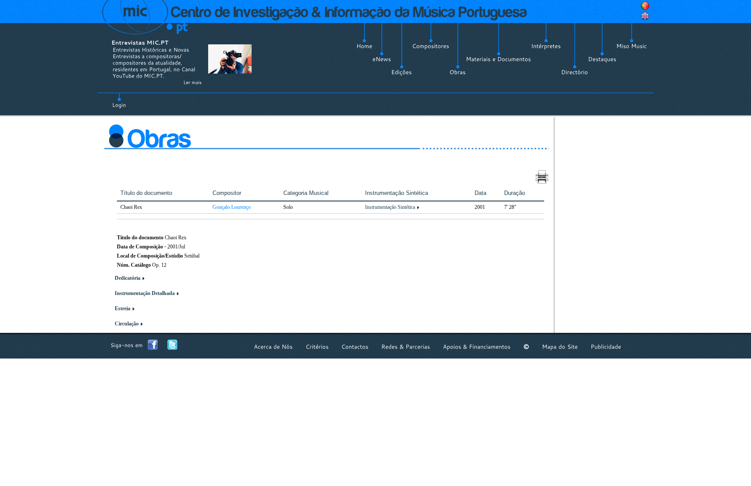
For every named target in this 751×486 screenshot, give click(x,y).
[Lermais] (192, 82)
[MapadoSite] (560, 346)
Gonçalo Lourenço (232, 207)
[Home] (364, 46)
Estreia (122, 308)
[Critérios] (317, 346)
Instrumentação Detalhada (145, 293)
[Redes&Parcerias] (405, 346)
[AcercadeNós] (273, 346)
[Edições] (401, 72)
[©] (526, 346)
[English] (645, 16)
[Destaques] (602, 59)
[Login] (119, 100)
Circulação (127, 324)
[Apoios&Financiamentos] (477, 346)
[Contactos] (355, 346)
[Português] (645, 5)
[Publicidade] (606, 346)
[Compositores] (430, 46)
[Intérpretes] (546, 46)
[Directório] (574, 72)
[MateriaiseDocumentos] (498, 59)
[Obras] (457, 72)
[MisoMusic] (631, 46)
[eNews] (381, 59)
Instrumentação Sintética (390, 207)
